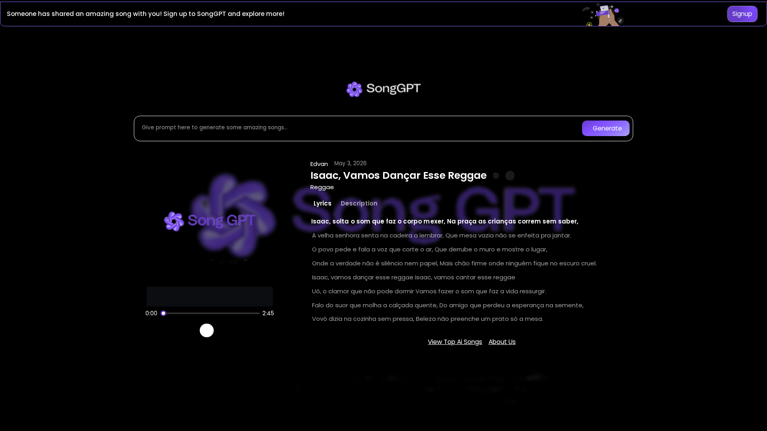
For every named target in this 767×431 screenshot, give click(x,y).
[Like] (496, 175)
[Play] (207, 331)
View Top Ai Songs (455, 342)
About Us (502, 342)
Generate (607, 128)
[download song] (510, 175)
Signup (742, 14)
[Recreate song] (229, 330)
